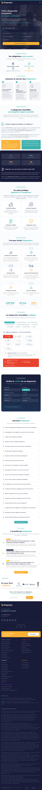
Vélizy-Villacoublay (28, 760)
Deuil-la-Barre (6, 776)
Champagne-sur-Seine (31, 742)
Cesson (26, 742)
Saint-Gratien (9, 781)
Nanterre (28, 718)
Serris (5, 750)
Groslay (14, 779)
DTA (12, 702)
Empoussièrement (21, 702)
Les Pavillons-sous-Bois (28, 726)
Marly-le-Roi (11, 757)
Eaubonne (14, 776)
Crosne (6, 765)
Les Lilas (22, 726)
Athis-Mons (11, 763)
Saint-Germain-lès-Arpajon (8, 770)
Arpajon (7, 763)
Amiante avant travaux (26, 643)
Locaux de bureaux (25, 664)
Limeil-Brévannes (25, 736)
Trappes (18, 760)
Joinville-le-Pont (26, 734)
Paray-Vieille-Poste (17, 769)
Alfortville (15, 732)
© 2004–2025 (3, 787)
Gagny (19, 724)
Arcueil (18, 732)
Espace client (3, 681)
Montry (14, 747)
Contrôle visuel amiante (26, 652)
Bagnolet (21, 723)
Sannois (31, 781)
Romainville (7, 728)
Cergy (32, 775)
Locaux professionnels (26, 666)
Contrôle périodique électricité (6, 686)
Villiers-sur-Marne (7, 740)
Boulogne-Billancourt (30, 714)
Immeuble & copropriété (5, 657)
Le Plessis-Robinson (29, 717)
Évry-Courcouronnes (25, 765)
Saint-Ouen (26, 728)
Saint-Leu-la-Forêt (15, 781)
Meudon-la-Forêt (20, 718)
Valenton (21, 738)
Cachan (5, 733)
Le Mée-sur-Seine (6, 746)
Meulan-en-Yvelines (23, 757)
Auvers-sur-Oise (13, 775)
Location (35, 389)
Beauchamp (18, 775)
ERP (23, 701)
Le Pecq (7, 756)
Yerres (9, 773)
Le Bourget (7, 726)
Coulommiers (19, 743)
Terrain (7, 699)
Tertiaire (19, 698)
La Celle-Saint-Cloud (27, 755)
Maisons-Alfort (31, 736)
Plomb (12, 701)
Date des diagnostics (27, 398)
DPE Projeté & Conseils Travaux (7, 671)
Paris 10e (35, 711)
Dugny (10, 724)
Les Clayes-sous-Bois (21, 756)
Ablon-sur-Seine (10, 732)
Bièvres (15, 763)
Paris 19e (29, 712)
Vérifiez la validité (4, 667)
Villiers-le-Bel (17, 783)
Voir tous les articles (20, 572)
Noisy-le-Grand (26, 727)
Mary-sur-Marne (24, 746)
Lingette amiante (27, 702)
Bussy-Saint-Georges (20, 742)
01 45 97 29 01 (4, 616)
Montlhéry (29, 767)
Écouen (17, 776)
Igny (10, 766)
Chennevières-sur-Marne (25, 733)
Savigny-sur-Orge (33, 770)
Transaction (25, 387)
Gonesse (6, 779)
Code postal (25, 392)
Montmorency (18, 780)
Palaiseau (11, 769)
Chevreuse (8, 753)
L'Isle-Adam (24, 779)
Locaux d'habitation (25, 662)
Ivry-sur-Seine (21, 734)
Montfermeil (6, 727)
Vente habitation (7, 698)
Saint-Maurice (6, 738)
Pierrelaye (25, 780)
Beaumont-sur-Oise (24, 775)
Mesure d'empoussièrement (26, 650)
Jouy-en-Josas (20, 755)
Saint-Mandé (24, 737)
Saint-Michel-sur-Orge (16, 770)
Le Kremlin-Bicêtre (6, 736)
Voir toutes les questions (20, 522)
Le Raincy (18, 726)
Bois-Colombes (23, 714)
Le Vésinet (15, 756)
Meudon (15, 718)
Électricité (18, 701)
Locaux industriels (25, 667)
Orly (11, 737)
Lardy (18, 766)
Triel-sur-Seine (22, 760)
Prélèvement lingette (25, 648)
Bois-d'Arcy (16, 752)
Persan (22, 780)
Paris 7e (25, 711)
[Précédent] (14, 584)
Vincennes (12, 740)
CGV (40, 787)
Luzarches (31, 779)
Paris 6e (22, 711)
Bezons (29, 775)
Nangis (25, 747)
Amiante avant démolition (26, 645)
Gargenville (5, 755)
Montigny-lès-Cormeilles (7, 780)
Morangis (33, 767)
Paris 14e (11, 712)
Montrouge (25, 718)
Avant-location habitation (6, 643)
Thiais (18, 738)
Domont (10, 776)
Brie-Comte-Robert (14, 742)
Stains (32, 728)
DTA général (24, 641)
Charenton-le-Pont (17, 733)
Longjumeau (7, 767)
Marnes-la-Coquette (10, 718)
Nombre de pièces (8, 398)
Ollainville (5, 769)
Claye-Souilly (9, 743)
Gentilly (17, 734)
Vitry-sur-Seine (17, 740)
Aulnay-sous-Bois (16, 723)
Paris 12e (4, 712)
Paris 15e (15, 712)
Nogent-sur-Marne (7, 737)
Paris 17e (22, 712)
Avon (9, 742)
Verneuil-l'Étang (17, 750)
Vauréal (10, 783)
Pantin (36, 727)
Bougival (19, 752)
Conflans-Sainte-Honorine (15, 753)
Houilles (16, 755)
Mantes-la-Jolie (6, 757)
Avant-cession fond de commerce (7, 650)
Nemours (28, 747)
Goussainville (10, 779)
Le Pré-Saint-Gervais (13, 726)
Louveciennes (34, 756)
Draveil (12, 765)
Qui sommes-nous (4, 664)
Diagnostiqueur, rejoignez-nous (7, 676)
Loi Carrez (25, 701)
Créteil (4, 734)
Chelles (5, 743)
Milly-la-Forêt (21, 767)
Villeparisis (22, 750)
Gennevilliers (9, 717)
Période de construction (9, 392)
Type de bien (7, 387)
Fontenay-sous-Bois (9, 734)
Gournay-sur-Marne (24, 724)
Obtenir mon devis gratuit (20, 43)
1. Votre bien (5, 31)
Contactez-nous (4, 680)
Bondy (25, 723)
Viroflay (16, 761)
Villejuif (24, 738)
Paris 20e (33, 712)
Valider (29, 597)
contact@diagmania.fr (5, 614)
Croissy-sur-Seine (22, 753)
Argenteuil (8, 775)
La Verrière (32, 755)
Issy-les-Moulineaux (15, 717)
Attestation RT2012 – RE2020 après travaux (9, 690)
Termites (14, 701)
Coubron (4, 724)
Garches (5, 717)
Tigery (5, 771)
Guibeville (7, 766)
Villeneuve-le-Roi (28, 738)
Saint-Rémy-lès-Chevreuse (7, 760)
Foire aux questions (4, 666)
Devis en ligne (3, 662)
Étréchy (20, 765)
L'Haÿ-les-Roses (32, 734)
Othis (34, 747)
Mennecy (17, 767)
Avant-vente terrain (4, 652)
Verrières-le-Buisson (9, 771)
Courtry (23, 743)
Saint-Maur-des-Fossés (31, 737)
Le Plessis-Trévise (19, 736)
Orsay (8, 769)
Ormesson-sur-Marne (15, 737)
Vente (27, 389)
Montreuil (10, 727)
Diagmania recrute (4, 678)
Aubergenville (11, 752)
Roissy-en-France (34, 780)
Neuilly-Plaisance (15, 727)
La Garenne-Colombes (22, 717)
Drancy (8, 724)
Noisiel (31, 747)
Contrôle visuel (32, 702)
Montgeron (26, 767)
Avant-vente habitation (5, 641)
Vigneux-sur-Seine (16, 771)
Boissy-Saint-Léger (23, 732)
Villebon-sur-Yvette (23, 771)
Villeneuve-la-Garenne (7, 721)
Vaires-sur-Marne (12, 750)
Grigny (5, 766)
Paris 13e (8, 712)
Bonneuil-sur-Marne (30, 732)
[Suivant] (40, 584)
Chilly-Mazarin (33, 763)
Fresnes (14, 734)
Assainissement (8, 702)
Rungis (21, 737)
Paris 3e (13, 711)
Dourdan (9, 765)
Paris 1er (6, 711)
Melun (31, 746)
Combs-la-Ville (13, 743)
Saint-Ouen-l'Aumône (21, 781)
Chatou (5, 753)
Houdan (13, 755)
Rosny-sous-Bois (12, 728)
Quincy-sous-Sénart (30, 769)
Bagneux (19, 714)
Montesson (29, 757)
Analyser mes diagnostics (12, 406)
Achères (7, 752)
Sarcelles (34, 781)
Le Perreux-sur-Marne (12, 736)
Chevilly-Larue (31, 733)
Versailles (9, 761)
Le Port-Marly (11, 756)
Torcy (7, 750)
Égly (14, 765)
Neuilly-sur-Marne (21, 727)
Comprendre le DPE (4, 673)
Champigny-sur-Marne (10, 733)
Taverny (7, 783)
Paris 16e (18, 712)
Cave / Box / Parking (5, 648)
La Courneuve (35, 724)
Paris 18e (25, 712)
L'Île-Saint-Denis (30, 724)
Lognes (20, 746)
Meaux (29, 746)
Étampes (17, 765)
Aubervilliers (11, 723)
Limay (31, 756)
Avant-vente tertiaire (5, 645)
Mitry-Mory (34, 746)
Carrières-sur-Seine (27, 752)
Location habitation (14, 698)
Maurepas (18, 757)
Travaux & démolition (11, 699)
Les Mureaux (27, 756)
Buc (22, 752)
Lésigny (17, 746)
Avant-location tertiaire (5, 647)
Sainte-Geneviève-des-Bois (25, 770)
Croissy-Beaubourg (27, 743)
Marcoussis (11, 767)
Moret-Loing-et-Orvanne (19, 747)
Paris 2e (10, 711)
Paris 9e (32, 711)
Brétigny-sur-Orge (19, 763)
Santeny (10, 738)
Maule (15, 757)
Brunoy (24, 763)
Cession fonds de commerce (20, 699)
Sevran (29, 728)
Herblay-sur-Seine (19, 779)
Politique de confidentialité (33, 788)
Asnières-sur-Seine (14, 714)
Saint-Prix (27, 781)
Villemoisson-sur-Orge (30, 771)
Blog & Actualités (4, 669)
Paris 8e (29, 711)
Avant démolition (4, 655)
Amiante (8, 701)
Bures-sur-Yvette (28, 763)
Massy (14, 767)
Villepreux (12, 761)
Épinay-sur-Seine (15, 724)
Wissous (6, 773)
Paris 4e (16, 711)
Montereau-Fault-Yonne (8, 747)
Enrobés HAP (24, 647)
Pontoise (29, 780)
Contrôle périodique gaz (5, 688)
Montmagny (14, 780)
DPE (6, 701)
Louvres (28, 779)
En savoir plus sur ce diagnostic (9, 365)
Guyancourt (10, 755)
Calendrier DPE (4, 674)
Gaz (21, 701)
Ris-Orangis (36, 769)
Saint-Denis (17, 728)
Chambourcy (32, 752)
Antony (10, 714)
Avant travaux (3, 654)
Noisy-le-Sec (32, 727)
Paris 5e (19, 711)
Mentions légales (26, 788)
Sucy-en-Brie (14, 738)
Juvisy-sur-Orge (14, 766)
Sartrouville (14, 760)
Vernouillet (5, 761)
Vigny (13, 783)
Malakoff (5, 718)
